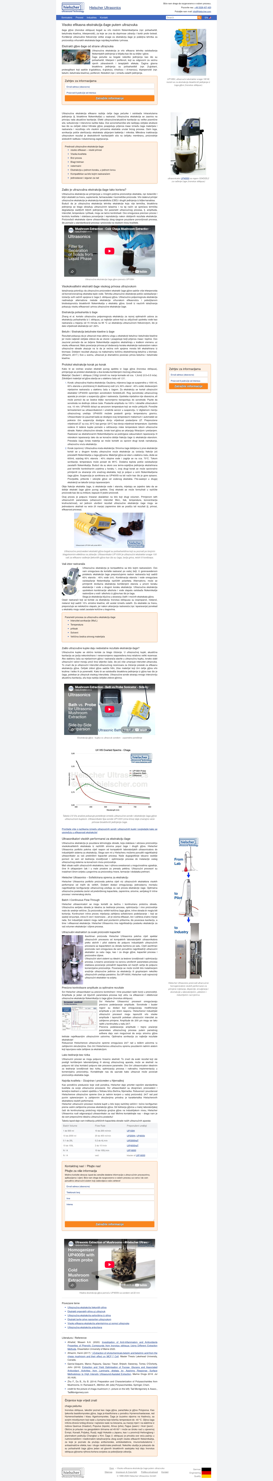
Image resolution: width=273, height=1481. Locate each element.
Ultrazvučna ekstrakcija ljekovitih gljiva (87, 1307)
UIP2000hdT (132, 1140)
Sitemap (108, 1471)
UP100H (131, 1130)
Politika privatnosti (149, 1471)
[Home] (73, 6)
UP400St (185, 178)
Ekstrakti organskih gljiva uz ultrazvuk (86, 1311)
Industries (92, 17)
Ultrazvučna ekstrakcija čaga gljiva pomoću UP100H (109, 279)
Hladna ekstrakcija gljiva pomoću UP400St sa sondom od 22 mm (109, 1292)
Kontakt (104, 17)
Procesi (79, 17)
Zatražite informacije (110, 98)
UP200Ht (131, 1135)
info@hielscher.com (202, 11)
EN (206, 17)
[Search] (199, 17)
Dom (111, 1468)
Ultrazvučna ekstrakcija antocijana (85, 1327)
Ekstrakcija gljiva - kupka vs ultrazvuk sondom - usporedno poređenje (109, 737)
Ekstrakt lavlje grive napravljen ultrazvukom (89, 1319)
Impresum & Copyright (126, 1471)
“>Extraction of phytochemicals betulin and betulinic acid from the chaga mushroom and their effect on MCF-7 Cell (112, 1354)
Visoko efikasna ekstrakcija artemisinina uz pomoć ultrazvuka (98, 1323)
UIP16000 (131, 1150)
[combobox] (181, 17)
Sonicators (66, 17)
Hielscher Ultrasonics (105, 7)
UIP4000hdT (132, 1145)
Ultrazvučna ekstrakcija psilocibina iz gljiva (89, 1315)
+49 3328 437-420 (202, 7)
